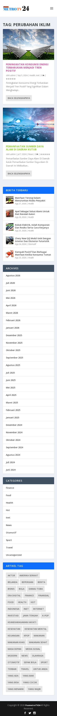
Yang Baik (28, 675)
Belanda (12, 582)
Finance (10, 487)
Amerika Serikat (28, 575)
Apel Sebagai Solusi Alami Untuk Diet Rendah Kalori (32, 213)
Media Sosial (33, 648)
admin (13, 75)
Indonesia (13, 608)
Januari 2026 (12, 327)
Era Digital (14, 595)
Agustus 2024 (13, 454)
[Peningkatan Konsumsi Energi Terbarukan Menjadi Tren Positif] (28, 44)
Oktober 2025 (13, 350)
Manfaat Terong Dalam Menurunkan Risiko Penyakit (30, 199)
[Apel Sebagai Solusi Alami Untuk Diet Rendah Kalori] (10, 213)
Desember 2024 (14, 424)
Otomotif (32, 244)
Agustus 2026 (13, 275)
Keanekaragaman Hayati (22, 622)
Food (8, 495)
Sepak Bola (30, 662)
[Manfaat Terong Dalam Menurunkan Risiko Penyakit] (10, 200)
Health (32, 75)
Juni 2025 (11, 380)
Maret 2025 (12, 402)
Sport (9, 540)
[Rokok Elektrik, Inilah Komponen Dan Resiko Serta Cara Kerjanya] (10, 227)
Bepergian (27, 582)
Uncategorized (14, 554)
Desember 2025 (14, 335)
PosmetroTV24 (33, 705)
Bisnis (11, 588)
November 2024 (14, 432)
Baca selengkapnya (19, 98)
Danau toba (36, 588)
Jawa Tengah (30, 615)
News (30, 154)
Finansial (43, 595)
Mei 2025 (10, 387)
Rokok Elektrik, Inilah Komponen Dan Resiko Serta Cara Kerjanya (32, 226)
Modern (12, 655)
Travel (9, 547)
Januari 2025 (12, 417)
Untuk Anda (40, 669)
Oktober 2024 (13, 440)
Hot (8, 510)
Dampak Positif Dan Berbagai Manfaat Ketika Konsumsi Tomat (33, 253)
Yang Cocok (30, 682)
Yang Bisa (13, 682)
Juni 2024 (11, 469)
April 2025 (11, 395)
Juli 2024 (10, 462)
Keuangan (13, 635)
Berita (41, 582)
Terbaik (12, 669)
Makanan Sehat (38, 642)
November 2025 (14, 342)
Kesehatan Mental (36, 628)
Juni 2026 (11, 290)
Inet (37, 75)
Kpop (26, 635)
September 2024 (14, 447)
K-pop (45, 615)
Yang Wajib (34, 689)
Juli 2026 (10, 282)
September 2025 (14, 357)
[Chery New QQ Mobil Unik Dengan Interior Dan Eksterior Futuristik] (10, 240)
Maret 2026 (12, 312)
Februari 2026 (13, 320)
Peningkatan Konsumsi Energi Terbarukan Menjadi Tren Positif (27, 67)
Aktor (11, 575)
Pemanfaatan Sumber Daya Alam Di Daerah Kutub (25, 148)
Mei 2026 (10, 297)
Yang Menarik (16, 689)
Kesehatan (14, 628)
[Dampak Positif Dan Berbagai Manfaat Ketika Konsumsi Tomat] (10, 254)
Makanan (39, 635)
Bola (21, 588)
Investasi (13, 615)
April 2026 (11, 305)
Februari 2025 (13, 410)
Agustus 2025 (13, 365)
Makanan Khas (16, 642)
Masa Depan (14, 648)
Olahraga (37, 655)
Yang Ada (13, 675)
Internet (38, 608)
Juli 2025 (10, 372)
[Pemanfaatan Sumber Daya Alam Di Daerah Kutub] (28, 125)
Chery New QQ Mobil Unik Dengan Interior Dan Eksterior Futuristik (33, 240)
